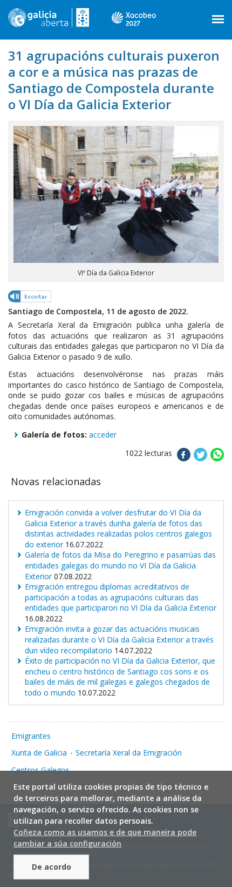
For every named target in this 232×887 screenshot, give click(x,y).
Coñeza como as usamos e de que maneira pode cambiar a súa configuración (104, 838)
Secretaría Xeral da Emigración (129, 752)
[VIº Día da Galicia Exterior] (116, 260)
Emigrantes (31, 736)
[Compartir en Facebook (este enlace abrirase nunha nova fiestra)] (183, 458)
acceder (103, 434)
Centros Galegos (40, 770)
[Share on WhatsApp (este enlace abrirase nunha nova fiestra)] (217, 458)
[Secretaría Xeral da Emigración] (48, 21)
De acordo (51, 867)
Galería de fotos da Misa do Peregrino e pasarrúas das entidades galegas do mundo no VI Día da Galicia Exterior (120, 565)
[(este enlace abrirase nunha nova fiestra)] (30, 298)
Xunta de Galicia (39, 752)
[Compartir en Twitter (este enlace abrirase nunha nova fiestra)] (200, 458)
